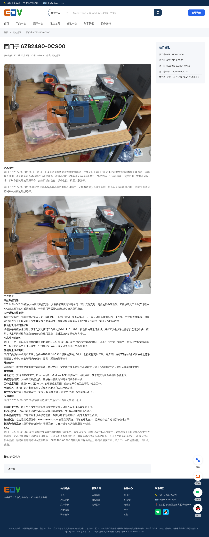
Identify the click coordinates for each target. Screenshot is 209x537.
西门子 (127, 494)
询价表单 (64, 514)
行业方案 (55, 23)
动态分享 (17, 32)
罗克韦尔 (128, 499)
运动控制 (96, 504)
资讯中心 (72, 23)
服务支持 (106, 23)
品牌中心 (38, 23)
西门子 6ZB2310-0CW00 (171, 54)
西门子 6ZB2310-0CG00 (171, 60)
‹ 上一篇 (11, 468)
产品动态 (15, 456)
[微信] (158, 512)
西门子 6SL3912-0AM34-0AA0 (174, 66)
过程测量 (96, 499)
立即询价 (196, 12)
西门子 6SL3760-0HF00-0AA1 (174, 71)
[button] (197, 462)
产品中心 (21, 23)
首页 (6, 23)
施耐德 (127, 504)
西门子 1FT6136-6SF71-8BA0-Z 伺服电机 (179, 77)
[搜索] (158, 12)
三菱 (126, 514)
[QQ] (166, 512)
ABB (126, 509)
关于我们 (89, 23)
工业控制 (96, 494)
